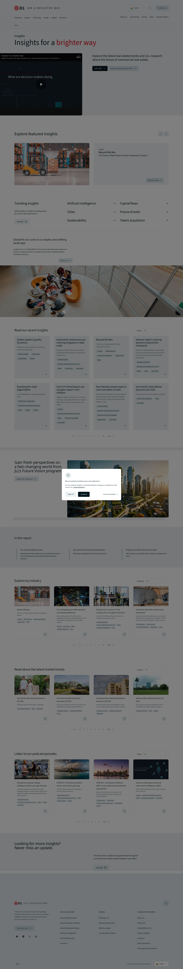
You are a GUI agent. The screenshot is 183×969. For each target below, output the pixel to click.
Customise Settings (110, 494)
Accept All (84, 494)
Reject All (71, 494)
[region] (91, 484)
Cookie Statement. (79, 487)
